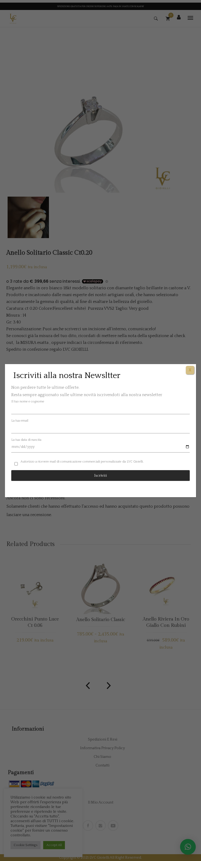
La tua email (19, 420)
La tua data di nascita (26, 440)
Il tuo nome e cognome (27, 401)
